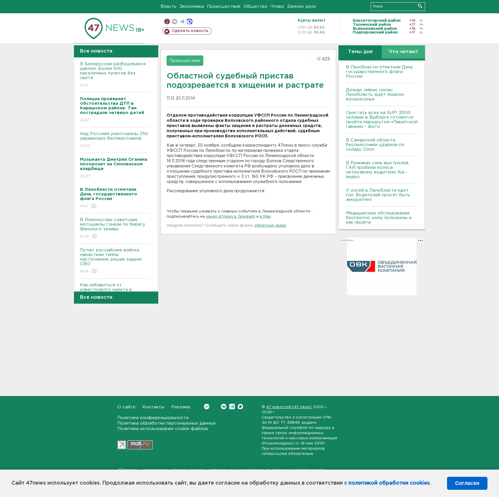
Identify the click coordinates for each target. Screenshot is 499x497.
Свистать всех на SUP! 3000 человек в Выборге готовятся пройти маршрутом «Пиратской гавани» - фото (382, 119)
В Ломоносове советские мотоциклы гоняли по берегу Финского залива (112, 228)
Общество (255, 6)
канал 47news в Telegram (230, 216)
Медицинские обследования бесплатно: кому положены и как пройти (379, 217)
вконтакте (174, 21)
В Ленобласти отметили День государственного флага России (379, 71)
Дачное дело (301, 6)
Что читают (403, 52)
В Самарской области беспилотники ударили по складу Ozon (375, 144)
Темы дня (360, 52)
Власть (168, 6)
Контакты (153, 407)
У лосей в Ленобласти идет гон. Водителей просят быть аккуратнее (378, 194)
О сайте (126, 407)
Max (240, 406)
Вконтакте (223, 406)
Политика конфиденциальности (153, 418)
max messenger (189, 21)
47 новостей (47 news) (289, 407)
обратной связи (270, 225)
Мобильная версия (167, 21)
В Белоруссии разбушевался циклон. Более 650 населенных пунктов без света (113, 74)
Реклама (180, 407)
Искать (420, 6)
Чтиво (277, 6)
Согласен (467, 483)
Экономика (192, 6)
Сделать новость (190, 31)
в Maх (265, 216)
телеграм (182, 21)
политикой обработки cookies (389, 483)
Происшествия (223, 6)
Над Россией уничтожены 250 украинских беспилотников (114, 139)
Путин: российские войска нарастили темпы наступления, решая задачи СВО (110, 260)
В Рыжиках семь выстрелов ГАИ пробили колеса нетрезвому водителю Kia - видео (377, 170)
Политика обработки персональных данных (166, 423)
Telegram (232, 406)
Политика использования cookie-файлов (162, 429)
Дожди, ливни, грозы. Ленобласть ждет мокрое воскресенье (375, 94)
